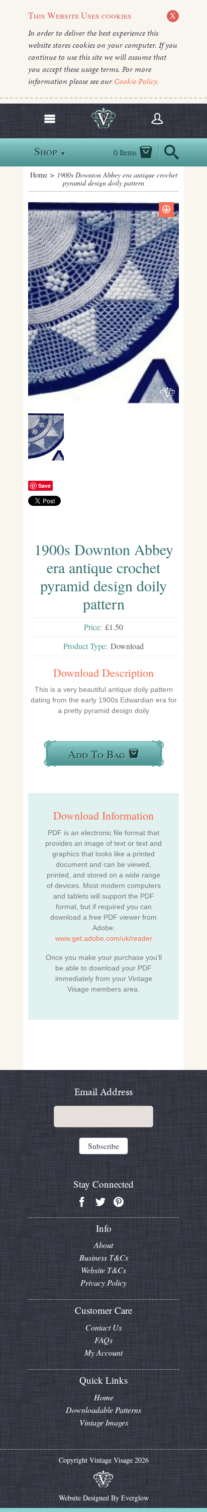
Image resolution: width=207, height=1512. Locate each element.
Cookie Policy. (136, 81)
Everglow (135, 1497)
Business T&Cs (103, 1257)
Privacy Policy (103, 1282)
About (103, 1244)
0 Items (125, 152)
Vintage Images (103, 1422)
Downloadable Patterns (103, 1409)
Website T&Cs (103, 1270)
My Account (103, 1352)
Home (38, 175)
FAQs (103, 1340)
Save (44, 485)
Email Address (103, 1092)
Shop (50, 151)
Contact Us (103, 1327)
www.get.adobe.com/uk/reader (103, 938)
